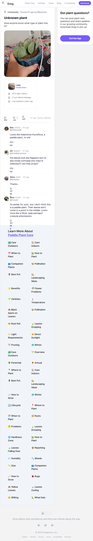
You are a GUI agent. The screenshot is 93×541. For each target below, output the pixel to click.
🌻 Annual (36, 362)
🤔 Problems (14, 426)
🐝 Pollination (38, 263)
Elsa (12, 127)
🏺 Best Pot (14, 274)
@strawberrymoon (18, 153)
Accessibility (57, 537)
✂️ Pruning (13, 345)
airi (11, 151)
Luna (12, 197)
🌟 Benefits (14, 288)
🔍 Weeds (36, 458)
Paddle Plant (21, 87)
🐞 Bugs (35, 476)
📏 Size (12, 465)
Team (51, 3)
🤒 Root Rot (14, 323)
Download (85, 3)
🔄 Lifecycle (14, 405)
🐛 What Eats (38, 497)
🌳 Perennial (14, 362)
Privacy (41, 537)
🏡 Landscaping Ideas (38, 277)
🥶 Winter (36, 345)
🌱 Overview (38, 352)
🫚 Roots (36, 416)
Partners (33, 537)
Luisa (18, 85)
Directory (68, 537)
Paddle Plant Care (20, 235)
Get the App (75, 38)
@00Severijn (15, 130)
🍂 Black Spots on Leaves (12, 313)
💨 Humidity (14, 458)
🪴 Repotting (38, 447)
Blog (59, 3)
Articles (41, 3)
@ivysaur (14, 200)
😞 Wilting (13, 497)
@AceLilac (42, 12)
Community (70, 3)
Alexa (12, 177)
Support (24, 537)
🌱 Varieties (14, 299)
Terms (48, 537)
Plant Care (30, 3)
